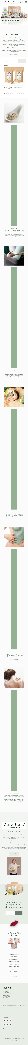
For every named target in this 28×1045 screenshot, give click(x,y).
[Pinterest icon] (15, 1040)
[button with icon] (4, 1020)
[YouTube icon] (14, 1040)
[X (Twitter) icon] (12, 1040)
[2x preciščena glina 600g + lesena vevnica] (14, 75)
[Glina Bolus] (8, 2)
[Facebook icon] (11, 1040)
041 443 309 (7, 995)
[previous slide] (20, 61)
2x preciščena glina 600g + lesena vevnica (13, 87)
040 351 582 (7, 996)
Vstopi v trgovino (14, 22)
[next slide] (24, 61)
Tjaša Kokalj (14, 976)
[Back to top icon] (14, 1035)
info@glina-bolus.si (8, 997)
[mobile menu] (26, 2)
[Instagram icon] (16, 1040)
